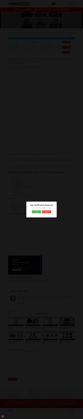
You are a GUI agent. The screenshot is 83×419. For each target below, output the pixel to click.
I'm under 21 (46, 211)
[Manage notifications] (3, 416)
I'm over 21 (36, 211)
